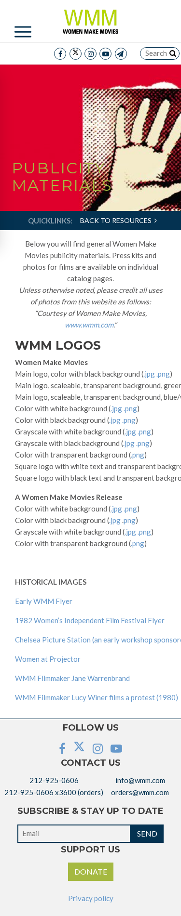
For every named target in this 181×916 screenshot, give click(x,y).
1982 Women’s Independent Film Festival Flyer (90, 620)
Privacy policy (90, 898)
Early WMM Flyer (43, 601)
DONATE (90, 871)
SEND (147, 833)
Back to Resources (117, 220)
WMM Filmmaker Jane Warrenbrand (72, 678)
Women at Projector (48, 658)
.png (163, 373)
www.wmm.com (89, 324)
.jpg (149, 373)
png (130, 520)
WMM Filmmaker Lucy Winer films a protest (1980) (96, 697)
